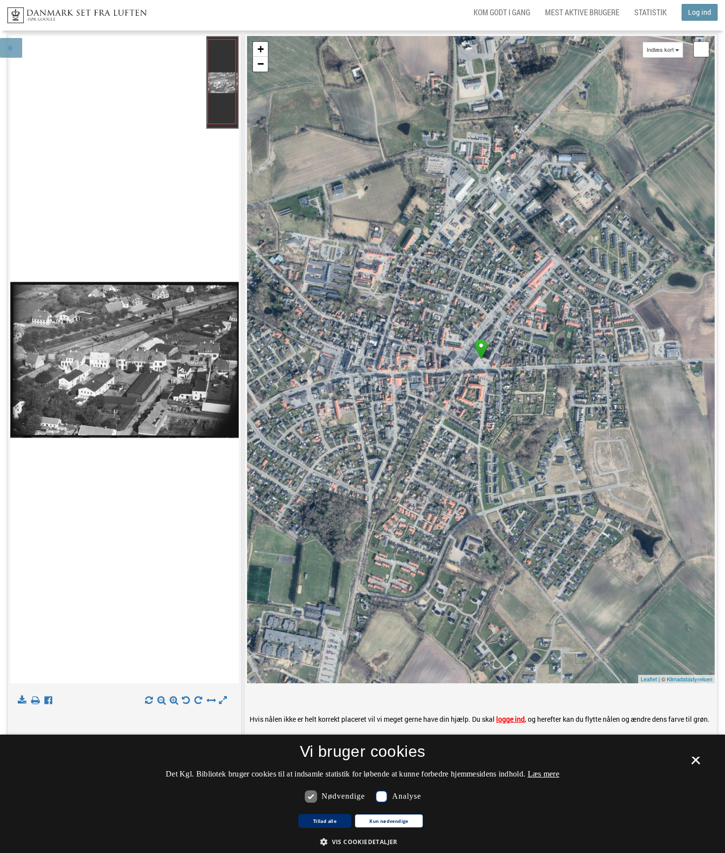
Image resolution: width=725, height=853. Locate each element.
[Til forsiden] (73, 12)
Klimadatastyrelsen (689, 679)
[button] (362, 841)
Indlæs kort (660, 49)
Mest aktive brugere (582, 12)
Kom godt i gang (501, 12)
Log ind (699, 12)
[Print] (37, 700)
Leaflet (649, 679)
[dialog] (362, 794)
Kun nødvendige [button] (388, 821)
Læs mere (543, 774)
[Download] (24, 700)
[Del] (50, 700)
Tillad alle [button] (324, 821)
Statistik (650, 12)
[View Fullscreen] (701, 49)
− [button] (260, 64)
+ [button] (260, 49)
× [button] (695, 764)
